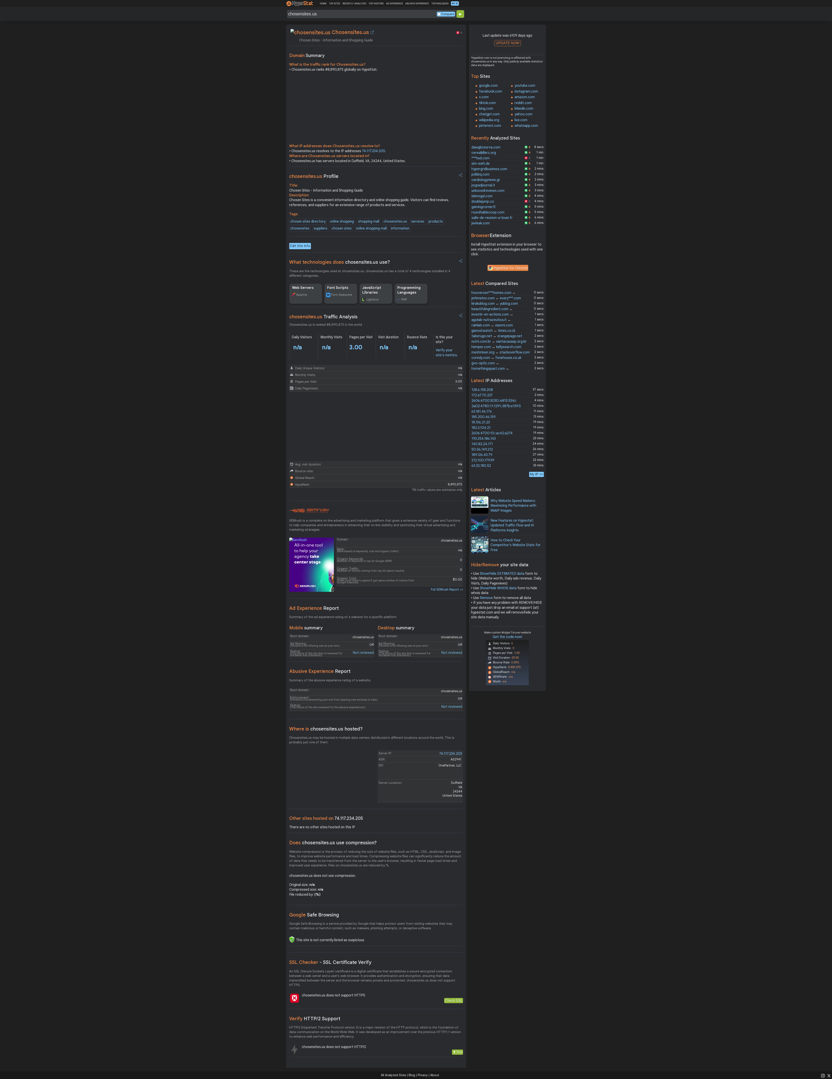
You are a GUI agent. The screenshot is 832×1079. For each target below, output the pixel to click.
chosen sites (342, 228)
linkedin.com (524, 108)
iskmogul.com (481, 196)
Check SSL (453, 1000)
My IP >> (536, 474)
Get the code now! (507, 637)
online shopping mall (371, 228)
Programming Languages (409, 290)
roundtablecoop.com (487, 212)
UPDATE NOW (507, 43)
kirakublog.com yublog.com (494, 303)
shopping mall (368, 221)
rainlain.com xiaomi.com (492, 325)
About (434, 1075)
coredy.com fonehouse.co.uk (496, 358)
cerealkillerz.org (483, 153)
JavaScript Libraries (371, 290)
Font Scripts (337, 288)
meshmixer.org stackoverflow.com (500, 352)
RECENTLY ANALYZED (354, 3)
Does (333, 843)
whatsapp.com (526, 126)
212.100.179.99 (482, 460)
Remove (486, 598)
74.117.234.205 (373, 151)
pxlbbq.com (480, 174)
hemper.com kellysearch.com (496, 347)
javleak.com (480, 223)
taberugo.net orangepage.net (496, 336)
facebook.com (490, 91)
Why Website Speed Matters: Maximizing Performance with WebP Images (513, 506)
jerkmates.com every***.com (496, 298)
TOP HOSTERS (376, 3)
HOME (323, 3)
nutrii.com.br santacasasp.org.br (499, 341)
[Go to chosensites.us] (372, 32)
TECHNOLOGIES (439, 3)
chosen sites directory (308, 221)
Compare (447, 14)
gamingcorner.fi (483, 207)
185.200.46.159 (483, 417)
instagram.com (526, 91)
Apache (301, 295)
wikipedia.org (489, 120)
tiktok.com (487, 103)
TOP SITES (334, 3)
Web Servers (303, 288)
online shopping (342, 221)
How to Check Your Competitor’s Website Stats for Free (516, 545)
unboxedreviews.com (487, 191)
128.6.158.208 (482, 390)
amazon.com (525, 97)
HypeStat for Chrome (511, 268)
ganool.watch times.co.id (493, 331)
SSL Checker (330, 962)
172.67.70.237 (482, 395)
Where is (326, 729)
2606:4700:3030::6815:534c (493, 401)
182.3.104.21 (481, 428)
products (436, 221)
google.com (488, 85)
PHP (404, 299)
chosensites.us (395, 221)
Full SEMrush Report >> (447, 589)
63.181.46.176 (481, 411)
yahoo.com (523, 114)
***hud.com (480, 158)
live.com (521, 120)
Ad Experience (314, 608)
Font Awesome (341, 295)
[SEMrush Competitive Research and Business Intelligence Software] (309, 511)
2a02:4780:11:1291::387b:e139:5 (496, 406)
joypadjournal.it (483, 185)
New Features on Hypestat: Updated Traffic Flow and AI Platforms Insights (512, 525)
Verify (314, 1019)
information (400, 228)
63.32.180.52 (481, 466)
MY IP (455, 3)
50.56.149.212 (482, 449)
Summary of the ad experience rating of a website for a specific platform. (343, 617)
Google (314, 915)
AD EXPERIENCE (394, 3)
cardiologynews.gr (485, 180)
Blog (412, 1075)
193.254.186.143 (483, 438)
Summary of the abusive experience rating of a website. (330, 680)
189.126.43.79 (481, 455)
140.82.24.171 (482, 444)
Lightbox (372, 299)
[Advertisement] (376, 108)
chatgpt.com (489, 114)
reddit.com (523, 103)
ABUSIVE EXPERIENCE (417, 3)
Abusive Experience (320, 671)
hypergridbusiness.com (489, 169)
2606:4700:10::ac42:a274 (492, 433)
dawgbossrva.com (485, 147)
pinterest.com (490, 126)
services (417, 221)
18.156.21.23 (480, 422)
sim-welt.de (480, 163)
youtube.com (525, 85)
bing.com (486, 108)
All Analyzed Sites (393, 1075)
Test (459, 1052)
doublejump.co (482, 201)
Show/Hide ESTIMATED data (502, 573)
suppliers (320, 228)
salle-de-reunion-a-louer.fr (492, 218)
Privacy (423, 1075)
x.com (484, 97)
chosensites (299, 228)
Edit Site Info (300, 246)
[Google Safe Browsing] (291, 939)
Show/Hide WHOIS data (498, 588)
